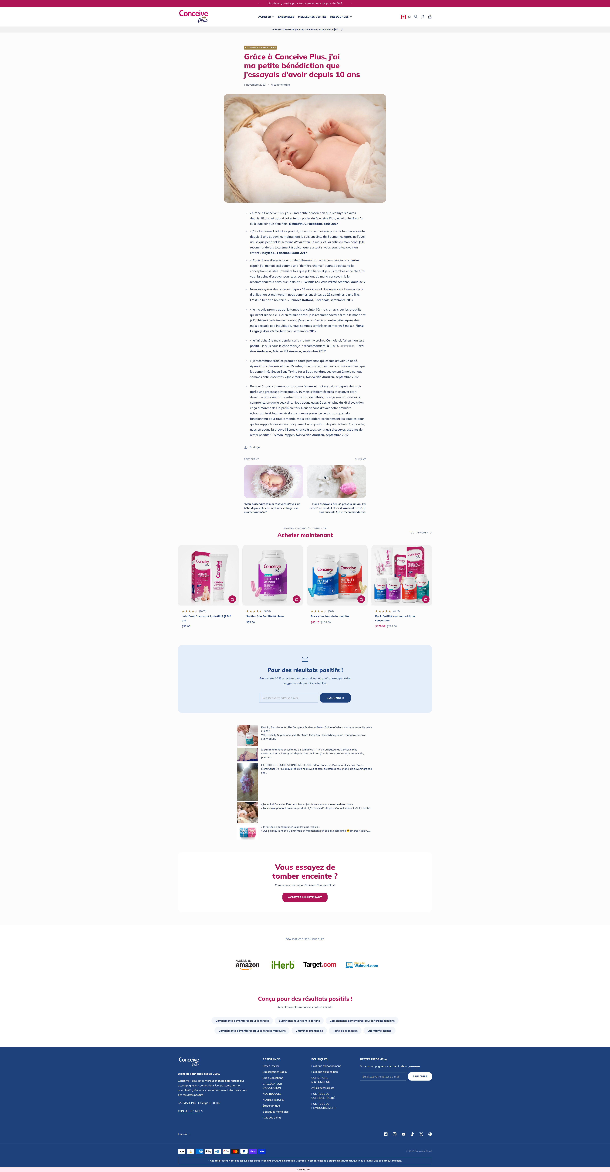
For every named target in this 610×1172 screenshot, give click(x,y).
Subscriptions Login (275, 1071)
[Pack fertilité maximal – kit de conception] (401, 575)
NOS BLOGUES (272, 1093)
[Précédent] (259, 3)
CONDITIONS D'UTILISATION (320, 1080)
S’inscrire (420, 1076)
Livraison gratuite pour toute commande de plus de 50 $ (305, 3)
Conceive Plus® (423, 1151)
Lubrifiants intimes (380, 1030)
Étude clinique (271, 1105)
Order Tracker (271, 1066)
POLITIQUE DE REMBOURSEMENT (323, 1105)
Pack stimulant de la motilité (330, 616)
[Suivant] (351, 3)
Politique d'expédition (324, 1071)
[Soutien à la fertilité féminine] (272, 575)
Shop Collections (273, 1077)
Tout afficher (418, 532)
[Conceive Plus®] (194, 16)
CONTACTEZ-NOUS (190, 1111)
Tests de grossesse (345, 1030)
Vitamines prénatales (309, 1030)
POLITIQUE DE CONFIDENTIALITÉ (323, 1095)
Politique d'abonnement (326, 1066)
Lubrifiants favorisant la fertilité (299, 1020)
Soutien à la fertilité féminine (265, 616)
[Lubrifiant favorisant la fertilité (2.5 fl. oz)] (208, 575)
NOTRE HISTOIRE (273, 1099)
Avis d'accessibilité (322, 1087)
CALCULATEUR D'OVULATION (272, 1085)
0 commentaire (280, 84)
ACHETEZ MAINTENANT (305, 897)
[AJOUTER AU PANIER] (232, 599)
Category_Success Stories (260, 47)
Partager (255, 447)
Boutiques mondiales (275, 1111)
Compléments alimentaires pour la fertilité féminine (362, 1020)
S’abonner (335, 698)
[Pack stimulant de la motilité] (337, 575)
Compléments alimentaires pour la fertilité (242, 1020)
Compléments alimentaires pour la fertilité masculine (252, 1030)
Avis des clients (272, 1117)
